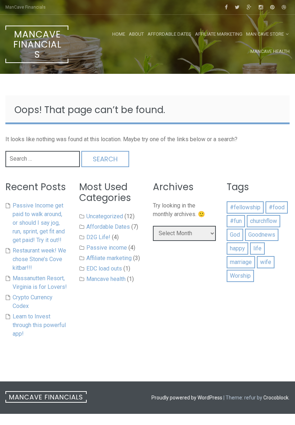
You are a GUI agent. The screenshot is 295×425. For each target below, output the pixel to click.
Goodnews (261, 234)
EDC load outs (104, 268)
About (136, 34)
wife (265, 262)
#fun (236, 221)
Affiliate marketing (218, 34)
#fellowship (245, 207)
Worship (240, 275)
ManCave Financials (37, 44)
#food (277, 207)
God (235, 234)
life (257, 248)
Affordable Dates (169, 34)
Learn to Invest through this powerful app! (39, 325)
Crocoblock (276, 398)
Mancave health (270, 51)
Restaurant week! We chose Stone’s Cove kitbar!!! (39, 259)
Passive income (106, 247)
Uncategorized (104, 216)
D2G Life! (98, 237)
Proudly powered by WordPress (186, 398)
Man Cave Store (265, 34)
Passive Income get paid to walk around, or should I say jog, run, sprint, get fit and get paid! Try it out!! (39, 222)
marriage (241, 262)
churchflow (263, 221)
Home (118, 34)
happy (237, 248)
